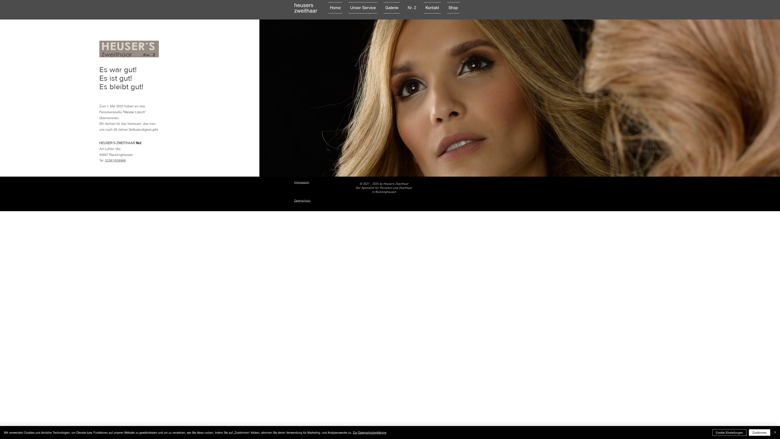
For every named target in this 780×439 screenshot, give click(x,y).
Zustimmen (759, 432)
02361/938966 (115, 160)
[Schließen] (775, 432)
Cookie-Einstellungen (729, 432)
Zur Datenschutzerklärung (369, 432)
